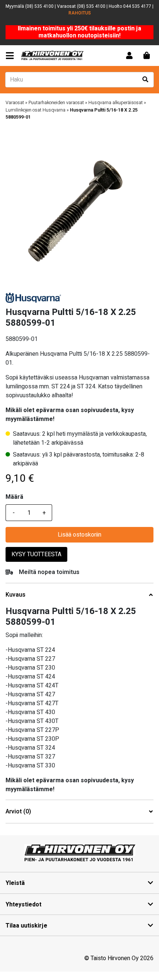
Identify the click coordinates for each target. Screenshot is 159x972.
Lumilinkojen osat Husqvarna (35, 110)
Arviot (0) (18, 812)
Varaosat (15, 102)
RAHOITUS (79, 13)
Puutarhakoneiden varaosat (56, 102)
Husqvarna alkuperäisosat (115, 102)
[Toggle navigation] (11, 56)
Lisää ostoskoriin (79, 534)
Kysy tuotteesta (36, 554)
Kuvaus (16, 595)
